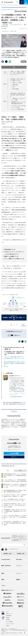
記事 (2, 573)
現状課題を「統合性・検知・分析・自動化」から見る (17, 79)
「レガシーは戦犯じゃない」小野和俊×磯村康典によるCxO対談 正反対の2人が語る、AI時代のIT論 (15, 480)
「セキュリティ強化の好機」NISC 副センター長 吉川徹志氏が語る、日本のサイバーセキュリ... (14, 358)
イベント (18, 573)
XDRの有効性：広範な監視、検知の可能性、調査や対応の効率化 (17, 95)
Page (5, 84)
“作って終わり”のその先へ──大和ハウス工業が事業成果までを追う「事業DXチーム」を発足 (15, 495)
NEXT (23, 324)
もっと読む (5, 366)
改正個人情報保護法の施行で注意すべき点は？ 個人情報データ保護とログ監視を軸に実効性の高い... (15, 363)
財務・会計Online (6, 565)
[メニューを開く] (2, 2)
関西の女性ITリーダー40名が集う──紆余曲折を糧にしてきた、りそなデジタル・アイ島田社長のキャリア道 (15, 486)
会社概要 (7, 619)
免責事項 (7, 617)
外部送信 (7, 625)
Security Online (19, 378)
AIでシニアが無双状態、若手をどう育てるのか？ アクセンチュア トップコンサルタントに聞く (15, 499)
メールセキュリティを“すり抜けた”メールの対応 (18, 106)
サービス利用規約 (9, 621)
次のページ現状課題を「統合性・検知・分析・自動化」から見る (14, 317)
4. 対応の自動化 (15, 89)
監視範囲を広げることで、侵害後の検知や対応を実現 (18, 102)
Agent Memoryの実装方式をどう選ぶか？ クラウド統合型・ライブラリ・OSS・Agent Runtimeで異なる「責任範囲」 (15, 505)
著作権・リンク (9, 613)
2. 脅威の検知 (15, 84)
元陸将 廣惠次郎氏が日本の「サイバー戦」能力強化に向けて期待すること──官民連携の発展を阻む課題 (15, 475)
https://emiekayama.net (18, 391)
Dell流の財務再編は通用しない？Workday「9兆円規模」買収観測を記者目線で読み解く (15, 491)
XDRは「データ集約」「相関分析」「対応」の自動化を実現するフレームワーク (17, 73)
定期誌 (18, 579)
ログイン (14, 457)
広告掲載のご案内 (21, 553)
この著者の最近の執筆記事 (15, 396)
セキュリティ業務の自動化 (18, 109)
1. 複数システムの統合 (17, 82)
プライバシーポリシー (10, 623)
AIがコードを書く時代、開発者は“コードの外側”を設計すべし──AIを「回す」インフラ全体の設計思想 (15, 517)
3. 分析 (13, 86)
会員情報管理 (8, 615)
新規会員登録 (14, 453)
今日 (8, 470)
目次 (14, 67)
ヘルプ (7, 611)
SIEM (12, 31)
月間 (20, 470)
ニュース (18, 565)
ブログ (3, 585)
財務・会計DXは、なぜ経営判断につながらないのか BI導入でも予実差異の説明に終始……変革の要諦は (15, 523)
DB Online (18, 388)
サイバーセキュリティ (5, 31)
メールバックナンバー (15, 449)
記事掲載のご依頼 (7, 553)
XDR (15, 31)
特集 (2, 579)
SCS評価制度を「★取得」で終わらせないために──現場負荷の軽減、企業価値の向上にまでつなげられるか (15, 511)
